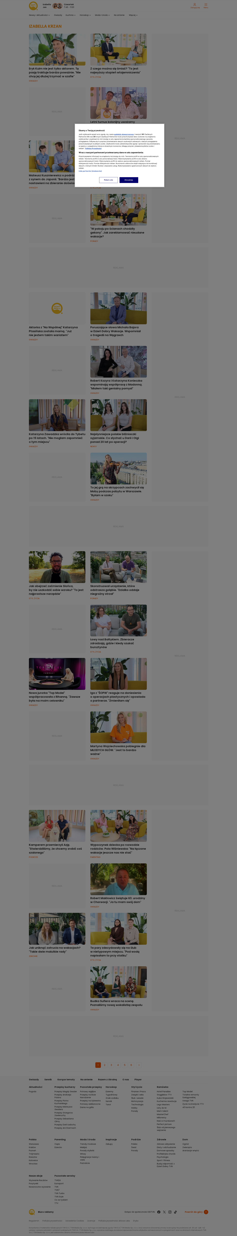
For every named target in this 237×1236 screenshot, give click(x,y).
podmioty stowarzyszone (124, 134)
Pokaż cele (108, 180)
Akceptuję (129, 180)
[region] (120, 155)
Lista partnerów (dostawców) (90, 171)
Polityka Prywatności (93, 148)
